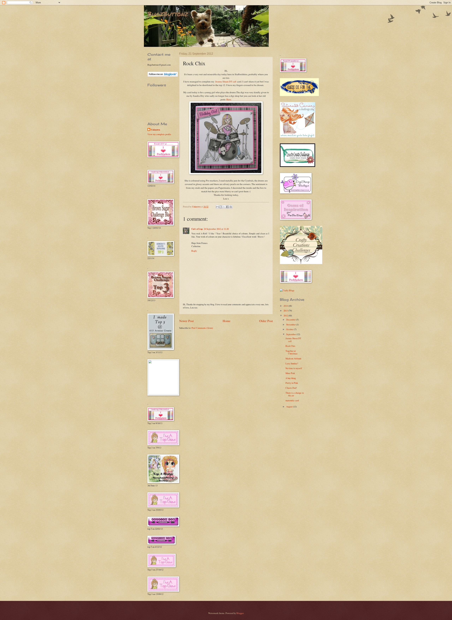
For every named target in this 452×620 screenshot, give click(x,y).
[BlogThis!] (220, 207)
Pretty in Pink (292, 382)
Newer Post (186, 321)
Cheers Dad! (291, 387)
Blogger (239, 613)
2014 (286, 305)
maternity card (292, 400)
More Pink (290, 373)
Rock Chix (290, 345)
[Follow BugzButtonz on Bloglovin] (162, 75)
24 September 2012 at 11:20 (216, 228)
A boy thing (291, 378)
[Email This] (217, 207)
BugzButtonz (167, 13)
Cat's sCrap (197, 228)
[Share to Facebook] (227, 207)
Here (228, 99)
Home (226, 321)
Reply (194, 250)
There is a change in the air (295, 394)
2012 (286, 315)
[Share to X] (224, 207)
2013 (286, 310)
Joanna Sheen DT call (225, 81)
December (291, 319)
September (291, 334)
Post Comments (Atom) (202, 327)
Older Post (266, 321)
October (290, 329)
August (289, 406)
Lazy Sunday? (292, 363)
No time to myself (294, 368)
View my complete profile (159, 134)
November (291, 324)
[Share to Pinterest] (231, 207)
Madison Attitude (293, 358)
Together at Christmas (292, 352)
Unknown (155, 129)
